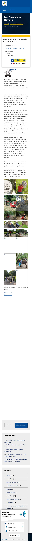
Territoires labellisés (13, 485)
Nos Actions (9, 496)
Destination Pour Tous (12, 482)
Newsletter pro (10, 492)
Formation (10, 502)
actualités (10, 479)
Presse (4, 10)
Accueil (6, 24)
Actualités (9, 475)
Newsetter (9, 489)
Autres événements (13, 499)
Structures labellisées (16, 24)
